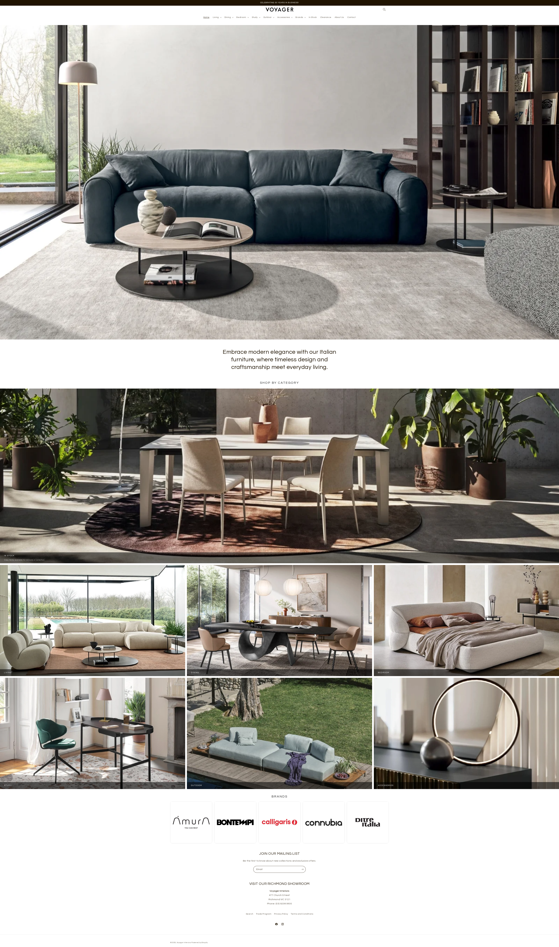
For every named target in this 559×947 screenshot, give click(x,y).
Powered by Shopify (199, 942)
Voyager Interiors (184, 942)
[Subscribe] (302, 869)
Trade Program (263, 914)
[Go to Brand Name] (191, 822)
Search (249, 914)
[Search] (384, 9)
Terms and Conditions (302, 914)
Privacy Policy (281, 914)
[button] (217, 17)
